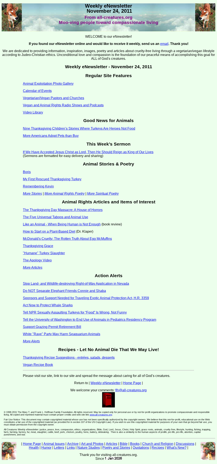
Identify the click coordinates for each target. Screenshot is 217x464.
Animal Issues (54, 444)
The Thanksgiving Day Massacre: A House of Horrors (63, 210)
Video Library (33, 112)
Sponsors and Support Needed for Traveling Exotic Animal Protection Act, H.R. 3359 (86, 298)
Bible (124, 444)
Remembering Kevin (38, 186)
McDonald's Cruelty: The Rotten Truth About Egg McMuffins (67, 238)
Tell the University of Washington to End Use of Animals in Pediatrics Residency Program (89, 319)
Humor (46, 447)
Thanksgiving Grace (38, 246)
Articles (111, 444)
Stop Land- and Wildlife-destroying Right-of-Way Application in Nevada (76, 283)
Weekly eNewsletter (105, 383)
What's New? (176, 447)
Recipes (158, 447)
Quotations (141, 447)
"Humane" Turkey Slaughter (44, 253)
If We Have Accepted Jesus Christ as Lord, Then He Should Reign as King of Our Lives (88, 152)
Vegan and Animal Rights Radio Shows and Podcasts (63, 105)
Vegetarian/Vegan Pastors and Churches (53, 98)
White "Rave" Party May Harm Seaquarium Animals (61, 334)
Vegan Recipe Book (38, 365)
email (164, 44)
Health (34, 447)
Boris (27, 172)
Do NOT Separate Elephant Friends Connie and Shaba (64, 291)
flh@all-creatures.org (131, 390)
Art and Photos (92, 444)
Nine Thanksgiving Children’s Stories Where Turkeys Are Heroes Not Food (79, 128)
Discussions (185, 444)
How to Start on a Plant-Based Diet (49, 231)
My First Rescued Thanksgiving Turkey (52, 179)
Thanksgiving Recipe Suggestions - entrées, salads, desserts (69, 357)
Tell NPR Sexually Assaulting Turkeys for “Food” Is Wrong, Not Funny (75, 312)
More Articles (32, 267)
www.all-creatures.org (101, 414)
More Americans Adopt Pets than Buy (51, 136)
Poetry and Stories (116, 447)
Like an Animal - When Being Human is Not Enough (62, 224)
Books (135, 444)
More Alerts (31, 341)
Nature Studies (88, 447)
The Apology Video (37, 260)
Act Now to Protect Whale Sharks (48, 305)
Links (71, 447)
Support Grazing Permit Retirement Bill (52, 327)
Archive (73, 444)
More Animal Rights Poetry (65, 193)
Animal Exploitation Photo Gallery (48, 83)
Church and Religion (157, 444)
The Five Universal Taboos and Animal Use (55, 217)
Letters (59, 447)
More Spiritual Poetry (103, 193)
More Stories (32, 193)
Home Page (132, 383)
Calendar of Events (37, 91)
